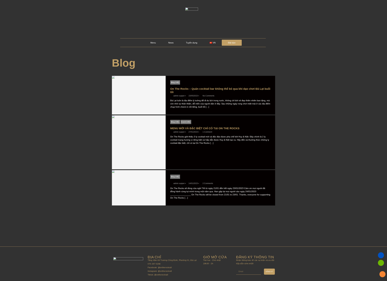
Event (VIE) (185, 122)
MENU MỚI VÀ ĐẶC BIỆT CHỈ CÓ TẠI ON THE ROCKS (204, 128)
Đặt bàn (232, 42)
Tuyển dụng (191, 42)
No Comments (208, 96)
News (171, 42)
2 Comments (208, 183)
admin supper (179, 96)
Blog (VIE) (175, 82)
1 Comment (207, 132)
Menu (153, 42)
